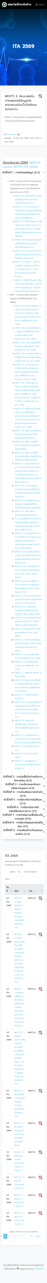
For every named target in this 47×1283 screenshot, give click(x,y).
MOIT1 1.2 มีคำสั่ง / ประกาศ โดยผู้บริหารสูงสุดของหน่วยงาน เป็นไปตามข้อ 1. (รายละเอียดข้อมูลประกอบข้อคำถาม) (27, 269)
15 (32, 1236)
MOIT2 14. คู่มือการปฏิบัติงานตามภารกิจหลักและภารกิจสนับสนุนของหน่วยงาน (28, 434)
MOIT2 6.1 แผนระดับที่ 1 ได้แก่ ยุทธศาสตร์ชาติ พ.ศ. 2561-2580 (28, 632)
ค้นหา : (8, 879)
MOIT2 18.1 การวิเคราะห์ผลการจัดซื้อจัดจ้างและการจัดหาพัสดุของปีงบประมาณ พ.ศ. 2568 (28, 357)
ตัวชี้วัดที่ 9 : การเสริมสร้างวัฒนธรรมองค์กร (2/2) (22, 832)
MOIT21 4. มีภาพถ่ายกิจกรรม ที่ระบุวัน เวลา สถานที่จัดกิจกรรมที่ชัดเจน (19, 1134)
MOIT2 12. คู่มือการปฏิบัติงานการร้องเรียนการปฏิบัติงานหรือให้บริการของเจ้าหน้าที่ (28, 456)
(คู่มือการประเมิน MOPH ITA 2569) (22, 164)
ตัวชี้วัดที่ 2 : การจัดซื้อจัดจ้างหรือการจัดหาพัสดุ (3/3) (22, 778)
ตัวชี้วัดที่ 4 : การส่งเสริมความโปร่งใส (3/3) (22, 794)
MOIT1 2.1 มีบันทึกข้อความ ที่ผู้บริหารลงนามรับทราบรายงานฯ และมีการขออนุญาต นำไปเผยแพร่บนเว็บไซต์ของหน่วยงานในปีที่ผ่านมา (28, 229)
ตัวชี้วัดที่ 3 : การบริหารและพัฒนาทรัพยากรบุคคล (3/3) (22, 786)
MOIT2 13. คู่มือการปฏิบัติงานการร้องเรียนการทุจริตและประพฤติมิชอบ (28, 445)
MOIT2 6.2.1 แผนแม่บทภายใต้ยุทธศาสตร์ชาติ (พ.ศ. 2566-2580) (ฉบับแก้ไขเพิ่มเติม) (28, 621)
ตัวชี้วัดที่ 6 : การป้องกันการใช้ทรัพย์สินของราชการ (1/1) (23, 809)
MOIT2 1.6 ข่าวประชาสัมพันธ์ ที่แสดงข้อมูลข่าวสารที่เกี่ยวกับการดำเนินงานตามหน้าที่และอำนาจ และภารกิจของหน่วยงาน (28, 709)
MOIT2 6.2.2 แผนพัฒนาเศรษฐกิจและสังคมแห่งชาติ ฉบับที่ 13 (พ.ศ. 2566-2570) (27, 610)
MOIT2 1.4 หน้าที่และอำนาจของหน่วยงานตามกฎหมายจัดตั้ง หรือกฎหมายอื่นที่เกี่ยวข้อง (28, 739)
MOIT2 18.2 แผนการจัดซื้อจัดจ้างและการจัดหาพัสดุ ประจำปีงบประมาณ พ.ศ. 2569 (28, 346)
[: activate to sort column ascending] (40, 889)
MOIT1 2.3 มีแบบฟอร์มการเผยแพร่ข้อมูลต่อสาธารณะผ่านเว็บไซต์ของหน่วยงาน (28, 199)
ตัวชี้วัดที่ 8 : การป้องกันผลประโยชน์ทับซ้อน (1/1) (23, 824)
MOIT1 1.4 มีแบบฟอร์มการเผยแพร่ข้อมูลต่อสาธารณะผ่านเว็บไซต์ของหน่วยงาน (28, 243)
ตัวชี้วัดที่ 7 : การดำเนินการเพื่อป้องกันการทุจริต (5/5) (23, 817)
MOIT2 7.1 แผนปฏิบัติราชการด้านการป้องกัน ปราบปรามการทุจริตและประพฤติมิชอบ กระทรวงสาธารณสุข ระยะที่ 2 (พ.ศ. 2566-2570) (28, 541)
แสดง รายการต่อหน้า (23, 871)
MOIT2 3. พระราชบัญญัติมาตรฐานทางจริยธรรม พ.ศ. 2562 (27, 665)
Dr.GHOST (38, 1268)
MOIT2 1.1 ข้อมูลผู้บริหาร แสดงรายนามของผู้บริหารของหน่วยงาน (28, 764)
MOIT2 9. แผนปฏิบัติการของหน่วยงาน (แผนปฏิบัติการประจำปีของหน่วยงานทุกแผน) (27, 504)
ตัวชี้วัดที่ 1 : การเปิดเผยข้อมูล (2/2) (21, 172)
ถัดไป (38, 1236)
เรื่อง (16, 891)
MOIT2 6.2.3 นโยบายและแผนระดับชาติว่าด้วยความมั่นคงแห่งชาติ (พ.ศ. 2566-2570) (28, 599)
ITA (30, 891)
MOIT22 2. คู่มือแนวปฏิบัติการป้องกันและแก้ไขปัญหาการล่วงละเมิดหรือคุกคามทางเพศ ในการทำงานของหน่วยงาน (19, 1007)
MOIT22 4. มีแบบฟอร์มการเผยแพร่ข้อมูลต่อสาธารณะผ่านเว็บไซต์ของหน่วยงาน (19, 913)
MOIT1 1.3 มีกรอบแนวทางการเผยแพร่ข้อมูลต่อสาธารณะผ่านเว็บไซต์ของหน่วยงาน (28, 254)
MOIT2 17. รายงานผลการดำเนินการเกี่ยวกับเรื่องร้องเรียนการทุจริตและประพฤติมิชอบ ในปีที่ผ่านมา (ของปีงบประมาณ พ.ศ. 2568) (27, 372)
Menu (41, 4)
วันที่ (7, 889)
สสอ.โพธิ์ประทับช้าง (19, 4)
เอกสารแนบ (12, 134)
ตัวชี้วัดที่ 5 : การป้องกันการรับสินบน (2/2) (23, 801)
